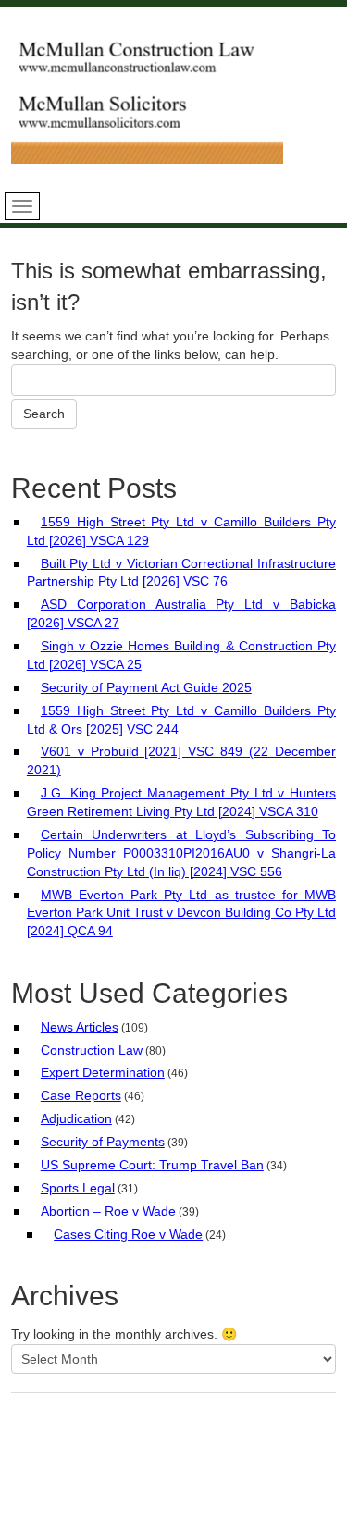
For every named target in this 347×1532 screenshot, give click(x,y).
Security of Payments (103, 1141)
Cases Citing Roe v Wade (128, 1234)
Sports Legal (78, 1187)
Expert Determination (103, 1072)
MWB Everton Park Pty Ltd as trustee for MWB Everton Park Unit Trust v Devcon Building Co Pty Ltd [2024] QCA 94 (181, 913)
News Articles (79, 1026)
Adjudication (76, 1118)
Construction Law (92, 1050)
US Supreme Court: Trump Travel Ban (152, 1164)
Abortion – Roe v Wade (108, 1211)
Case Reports (81, 1095)
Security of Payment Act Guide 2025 (146, 687)
